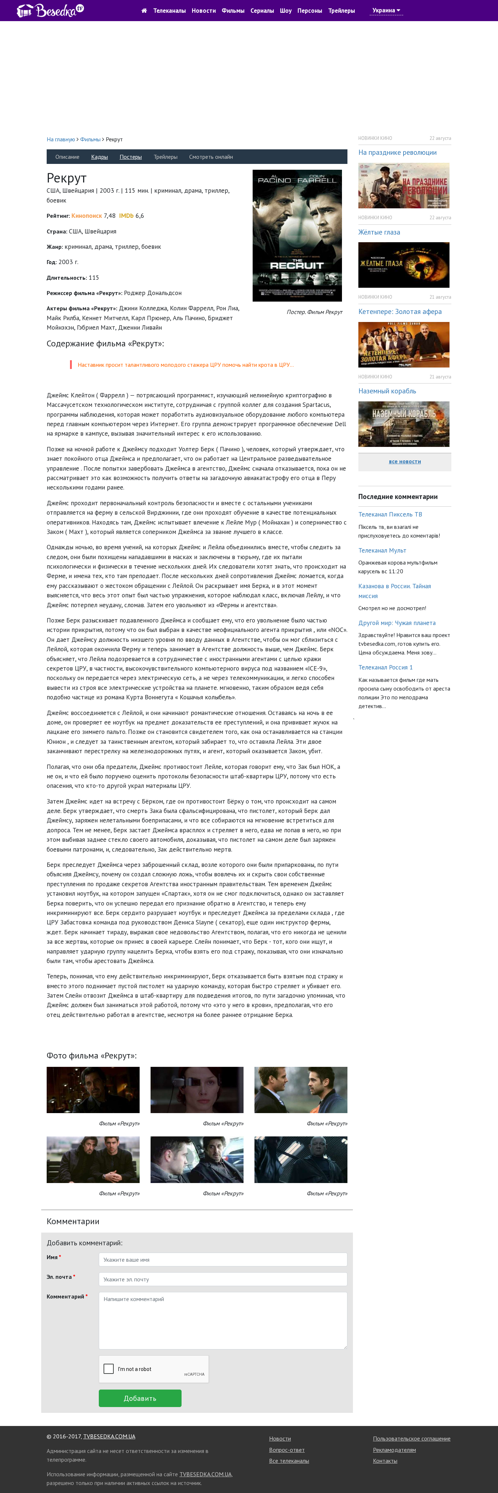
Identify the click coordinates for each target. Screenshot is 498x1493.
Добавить (140, 1398)
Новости (204, 11)
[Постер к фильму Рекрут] (297, 235)
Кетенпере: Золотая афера (400, 311)
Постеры (131, 156)
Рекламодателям (394, 1449)
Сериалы (262, 11)
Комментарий (67, 1296)
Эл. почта (61, 1276)
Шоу (286, 11)
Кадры (99, 156)
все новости (405, 461)
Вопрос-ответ (287, 1449)
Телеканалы (169, 11)
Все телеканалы (289, 1460)
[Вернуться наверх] (485, 1471)
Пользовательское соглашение (412, 1438)
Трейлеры (341, 11)
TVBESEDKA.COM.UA (109, 1436)
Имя (54, 1257)
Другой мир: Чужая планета (397, 622)
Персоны (309, 11)
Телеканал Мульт (382, 550)
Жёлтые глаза (379, 231)
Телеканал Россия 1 (385, 667)
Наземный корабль (387, 390)
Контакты (385, 1460)
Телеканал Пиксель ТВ (390, 514)
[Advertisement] (249, 78)
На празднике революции (397, 152)
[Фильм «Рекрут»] (93, 1089)
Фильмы (233, 11)
